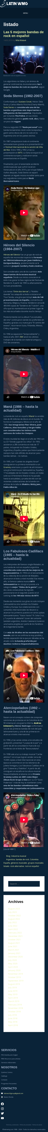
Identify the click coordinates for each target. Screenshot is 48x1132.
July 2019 (12, 987)
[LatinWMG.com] (14, 4)
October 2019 (14, 977)
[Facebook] (2, 1104)
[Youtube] (2, 1118)
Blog (8, 856)
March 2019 (13, 1001)
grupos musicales (35, 863)
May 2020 (12, 963)
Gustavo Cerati (25, 101)
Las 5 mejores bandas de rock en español (23, 34)
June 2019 (12, 991)
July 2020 (12, 960)
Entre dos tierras (21, 291)
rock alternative (17, 866)
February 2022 (15, 932)
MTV (20, 152)
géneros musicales (19, 863)
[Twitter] (2, 1113)
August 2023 (14, 908)
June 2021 (12, 946)
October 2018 (14, 1011)
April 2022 (13, 929)
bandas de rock (22, 859)
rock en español (32, 866)
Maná (31, 416)
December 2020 (15, 956)
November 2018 (15, 1008)
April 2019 (13, 997)
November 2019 (15, 973)
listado (6, 866)
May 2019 (12, 994)
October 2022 (14, 915)
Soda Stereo (8, 107)
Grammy (7, 467)
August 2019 (14, 984)
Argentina (10, 859)
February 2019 (15, 1004)
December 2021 (15, 936)
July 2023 (12, 912)
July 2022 (12, 922)
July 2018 (12, 1015)
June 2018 (12, 1018)
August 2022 (14, 919)
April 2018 (13, 1025)
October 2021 (14, 939)
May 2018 (12, 1021)
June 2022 (12, 925)
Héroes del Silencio (11, 254)
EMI (21, 337)
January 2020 (14, 970)
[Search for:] (24, 884)
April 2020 (13, 967)
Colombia (34, 859)
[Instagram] (2, 1108)
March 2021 (13, 949)
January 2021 (14, 953)
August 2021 (14, 943)
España (6, 863)
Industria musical (18, 856)
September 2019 (15, 980)
